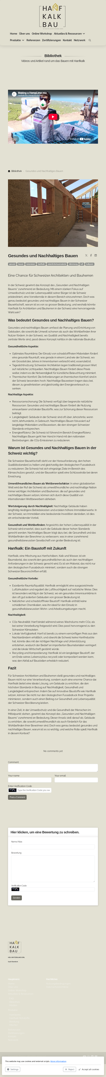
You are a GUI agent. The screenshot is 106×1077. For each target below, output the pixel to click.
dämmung (73, 264)
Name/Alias (16, 841)
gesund (12, 264)
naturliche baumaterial (57, 264)
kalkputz (89, 264)
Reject (71, 1069)
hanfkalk (41, 264)
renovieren (30, 264)
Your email (60, 775)
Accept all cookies (90, 1069)
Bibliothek (16, 171)
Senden (16, 898)
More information (58, 1061)
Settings (14, 1069)
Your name (14, 775)
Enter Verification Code (20, 786)
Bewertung (16, 853)
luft (82, 264)
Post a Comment (17, 797)
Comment (13, 762)
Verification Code (19, 885)
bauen (20, 264)
